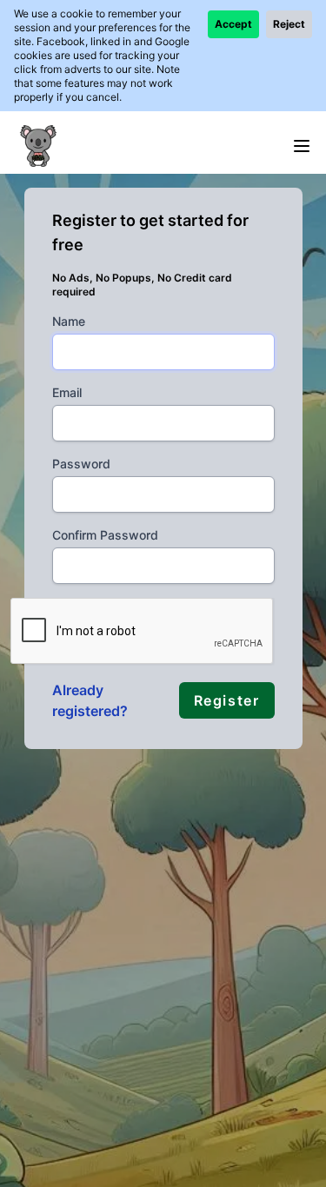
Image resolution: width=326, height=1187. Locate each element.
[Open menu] (301, 146)
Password (81, 463)
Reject (289, 23)
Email (67, 392)
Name (68, 321)
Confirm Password (105, 534)
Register (227, 700)
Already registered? (90, 700)
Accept (233, 23)
